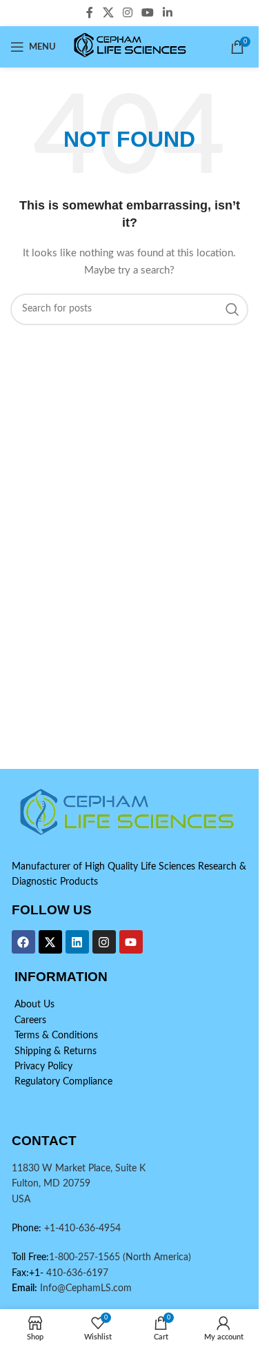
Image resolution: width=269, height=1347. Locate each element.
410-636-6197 (75, 1273)
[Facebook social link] (89, 12)
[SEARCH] (232, 309)
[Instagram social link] (127, 12)
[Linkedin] (77, 942)
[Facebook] (23, 942)
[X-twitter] (50, 942)
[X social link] (108, 12)
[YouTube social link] (148, 12)
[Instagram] (104, 942)
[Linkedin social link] (168, 12)
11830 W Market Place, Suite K (79, 1168)
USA (21, 1199)
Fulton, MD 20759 (51, 1184)
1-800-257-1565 (86, 1257)
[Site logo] (131, 47)
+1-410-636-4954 (82, 1228)
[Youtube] (131, 942)
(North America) (157, 1257)
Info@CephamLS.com (84, 1288)
